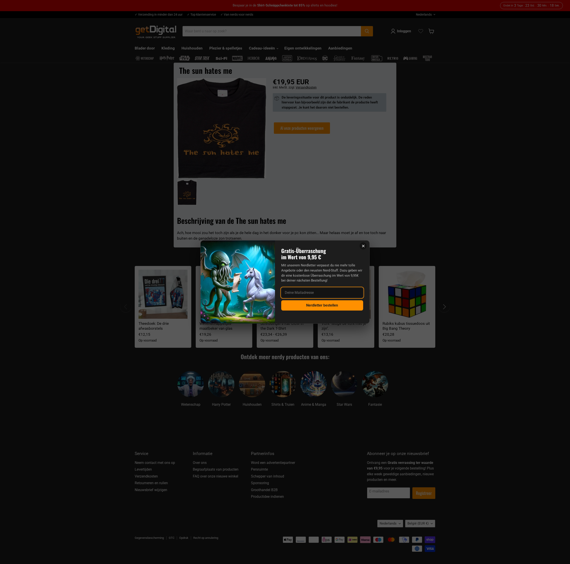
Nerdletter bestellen (322, 305)
